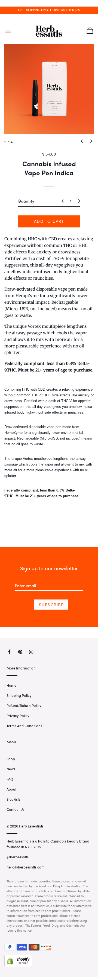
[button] (81, 141)
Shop (11, 758)
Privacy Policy (18, 715)
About (11, 789)
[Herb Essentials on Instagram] (31, 652)
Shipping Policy (19, 695)
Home (11, 685)
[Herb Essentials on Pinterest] (20, 652)
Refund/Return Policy (24, 705)
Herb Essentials (31, 826)
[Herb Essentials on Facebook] (9, 652)
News (11, 768)
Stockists (13, 799)
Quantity (26, 201)
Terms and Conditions (24, 725)
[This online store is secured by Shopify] (18, 965)
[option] (49, 89)
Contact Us (15, 809)
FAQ (10, 779)
